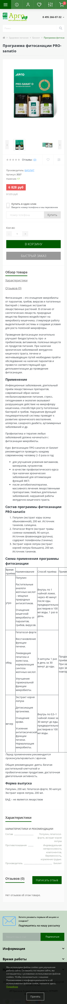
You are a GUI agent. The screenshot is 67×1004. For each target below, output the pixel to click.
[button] (27, 4)
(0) (34, 159)
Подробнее (12, 986)
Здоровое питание (19, 37)
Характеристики (16, 280)
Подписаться (52, 936)
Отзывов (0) (13, 288)
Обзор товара (16, 272)
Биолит (36, 37)
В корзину (33, 244)
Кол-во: (10, 227)
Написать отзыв (47, 880)
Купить (52, 215)
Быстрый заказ (33, 256)
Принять (35, 996)
